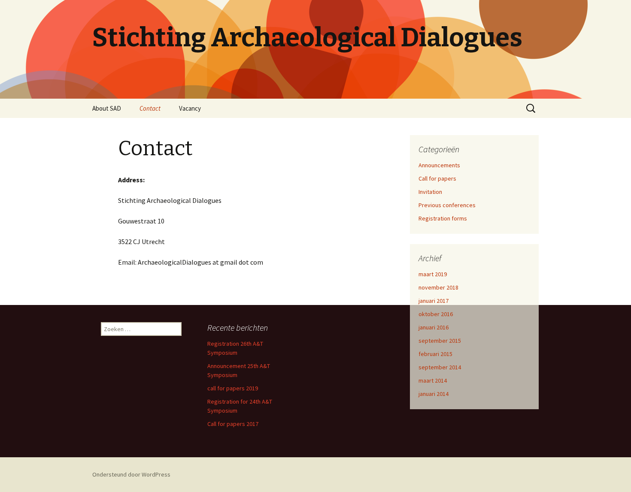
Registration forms (443, 218)
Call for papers (437, 178)
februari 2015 (435, 354)
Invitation (430, 192)
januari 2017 (434, 301)
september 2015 (440, 340)
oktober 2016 (436, 314)
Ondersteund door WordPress (131, 474)
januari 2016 (434, 327)
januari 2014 (434, 394)
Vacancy (190, 108)
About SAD (106, 108)
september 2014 (440, 367)
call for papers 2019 (232, 388)
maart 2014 (433, 380)
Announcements (439, 165)
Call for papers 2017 (232, 424)
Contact (150, 108)
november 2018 (438, 287)
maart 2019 (433, 274)
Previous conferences (447, 205)
